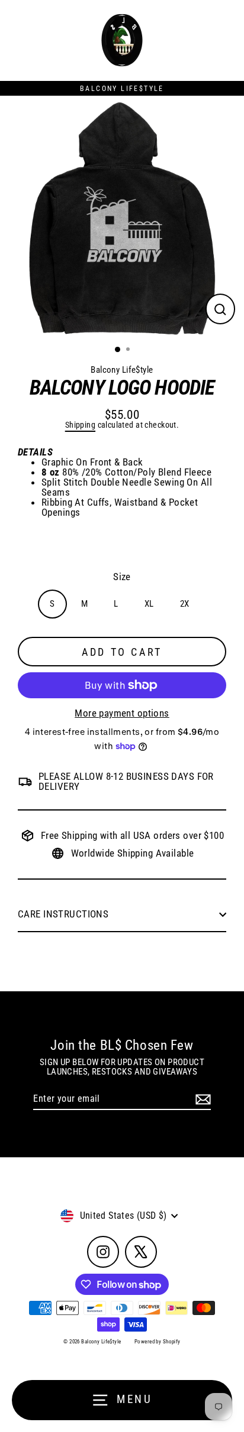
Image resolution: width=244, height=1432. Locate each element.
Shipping (80, 425)
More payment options (122, 713)
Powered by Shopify (157, 1342)
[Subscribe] (201, 1099)
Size (122, 577)
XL (149, 603)
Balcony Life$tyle (122, 369)
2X (185, 603)
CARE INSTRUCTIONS (64, 914)
